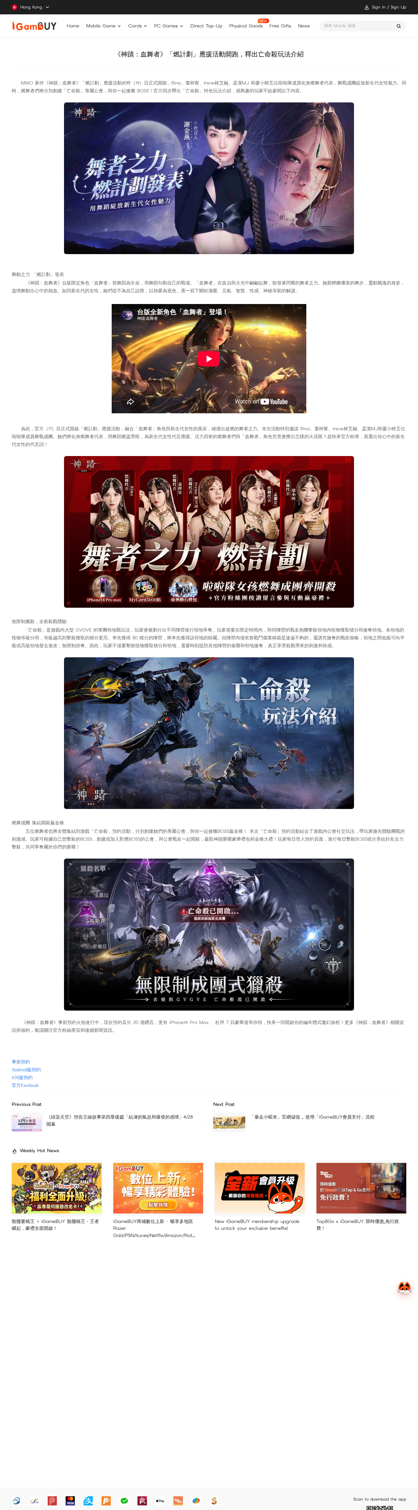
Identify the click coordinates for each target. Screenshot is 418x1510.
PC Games (166, 26)
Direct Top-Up (206, 26)
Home (73, 26)
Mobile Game (101, 26)
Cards (135, 26)
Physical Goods (246, 26)
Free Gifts (280, 26)
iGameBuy (34, 26)
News (304, 26)
